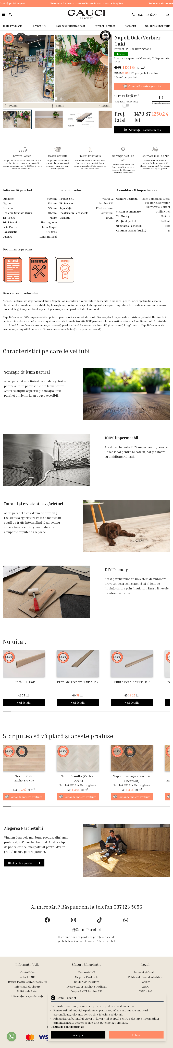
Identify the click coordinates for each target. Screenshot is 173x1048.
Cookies (145, 981)
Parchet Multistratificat (70, 25)
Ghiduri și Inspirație (157, 25)
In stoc (121, 54)
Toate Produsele (12, 25)
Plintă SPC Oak (24, 682)
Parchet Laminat (104, 25)
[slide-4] (55, 98)
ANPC (145, 986)
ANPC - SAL (145, 991)
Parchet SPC (39, 25)
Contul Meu (27, 972)
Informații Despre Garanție (27, 996)
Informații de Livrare (28, 986)
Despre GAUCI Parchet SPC (87, 991)
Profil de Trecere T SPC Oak (77, 682)
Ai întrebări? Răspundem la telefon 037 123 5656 (86, 907)
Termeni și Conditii (145, 972)
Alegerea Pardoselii (86, 977)
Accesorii (130, 25)
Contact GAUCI (27, 977)
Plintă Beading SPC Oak (132, 682)
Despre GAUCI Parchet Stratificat (87, 986)
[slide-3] (50, 98)
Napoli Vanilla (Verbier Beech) (78, 778)
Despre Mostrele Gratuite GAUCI (27, 981)
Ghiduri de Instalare (86, 981)
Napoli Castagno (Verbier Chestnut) (132, 778)
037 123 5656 (147, 15)
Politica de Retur (27, 991)
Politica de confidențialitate (67, 1026)
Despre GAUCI (86, 972)
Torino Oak (23, 776)
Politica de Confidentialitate (145, 977)
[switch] (126, 105)
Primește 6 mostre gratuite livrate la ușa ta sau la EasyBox (70, 3)
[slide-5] (61, 98)
